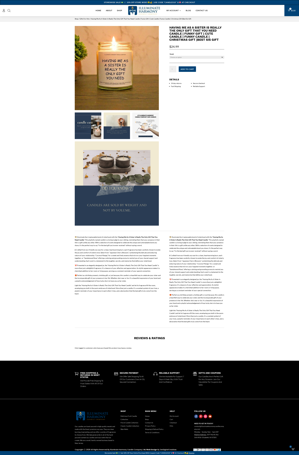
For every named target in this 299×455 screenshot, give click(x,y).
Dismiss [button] (191, 453)
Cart (171, 419)
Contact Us (202, 10)
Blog (188, 10)
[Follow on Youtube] (210, 416)
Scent (172, 54)
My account (172, 10)
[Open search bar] (9, 10)
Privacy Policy (150, 426)
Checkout (173, 423)
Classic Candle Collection (130, 426)
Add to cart (187, 69)
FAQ (171, 426)
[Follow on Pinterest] (201, 416)
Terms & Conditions (152, 432)
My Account (174, 416)
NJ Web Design (150, 449)
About (109, 10)
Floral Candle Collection (129, 423)
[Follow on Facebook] (196, 416)
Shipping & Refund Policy (154, 429)
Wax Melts (124, 429)
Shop (119, 10)
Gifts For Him (85, 19)
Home (98, 10)
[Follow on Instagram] (205, 416)
